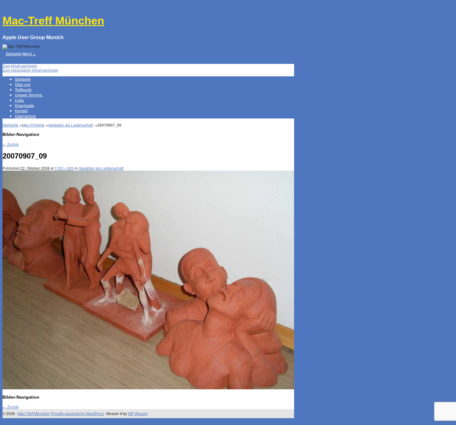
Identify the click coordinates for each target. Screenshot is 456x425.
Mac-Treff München (53, 20)
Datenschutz (25, 116)
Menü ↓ (29, 53)
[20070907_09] (148, 388)
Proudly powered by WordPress (77, 414)
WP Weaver (138, 414)
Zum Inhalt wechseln (19, 66)
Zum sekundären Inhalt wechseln (30, 70)
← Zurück (10, 144)
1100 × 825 (64, 168)
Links (19, 100)
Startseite (13, 53)
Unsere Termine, (29, 94)
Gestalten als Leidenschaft (70, 125)
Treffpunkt (23, 89)
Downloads (24, 105)
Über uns (22, 84)
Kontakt (21, 110)
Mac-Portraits (33, 125)
